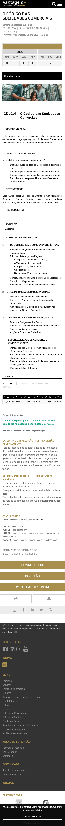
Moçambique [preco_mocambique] (40, 383)
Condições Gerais (11, 721)
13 (24, 63)
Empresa (7, 681)
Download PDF (32, 565)
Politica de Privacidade (14, 713)
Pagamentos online (16, 733)
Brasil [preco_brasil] (6, 387)
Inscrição (32, 576)
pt (4, 665)
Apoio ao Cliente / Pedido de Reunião (22, 697)
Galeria (6, 705)
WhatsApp (9, 783)
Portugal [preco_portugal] (8, 383)
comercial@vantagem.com (31, 519)
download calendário (13, 770)
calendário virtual (11, 774)
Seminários (8, 756)
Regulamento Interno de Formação (20, 725)
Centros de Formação (13, 689)
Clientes (6, 693)
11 (7, 63)
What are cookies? (33, 823)
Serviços (7, 685)
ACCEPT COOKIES (32, 816)
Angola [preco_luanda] (23, 383)
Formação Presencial (13, 748)
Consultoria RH (10, 752)
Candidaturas (9, 701)
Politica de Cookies (12, 717)
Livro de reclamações (13, 729)
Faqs (5, 709)
